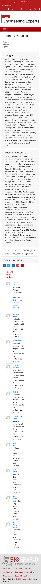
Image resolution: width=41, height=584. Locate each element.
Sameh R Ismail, (16, 497)
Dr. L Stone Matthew (17, 366)
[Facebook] (8, 9)
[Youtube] (30, 9)
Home (5, 2)
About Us (6, 568)
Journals (28, 568)
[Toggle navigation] (5, 29)
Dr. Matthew (17, 341)
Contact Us (7, 5)
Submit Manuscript (21, 576)
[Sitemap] (39, 9)
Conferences (7, 572)
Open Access (17, 568)
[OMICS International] (20, 561)
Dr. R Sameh (15, 444)
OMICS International (23, 579)
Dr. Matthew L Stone (18, 417)
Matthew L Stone (17, 315)
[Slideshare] (35, 9)
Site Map (26, 2)
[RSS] (26, 9)
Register (15, 2)
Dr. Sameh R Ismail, (16, 525)
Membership (7, 576)
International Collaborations (24, 572)
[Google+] (21, 9)
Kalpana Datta (16, 284)
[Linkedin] (17, 9)
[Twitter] (13, 9)
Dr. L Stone (17, 392)
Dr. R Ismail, (15, 471)
